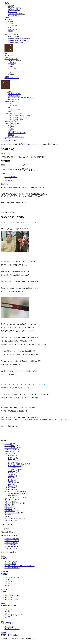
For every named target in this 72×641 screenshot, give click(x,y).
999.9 (10, 474)
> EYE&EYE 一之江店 (11, 541)
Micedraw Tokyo (13, 462)
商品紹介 (7, 453)
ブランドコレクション (12, 578)
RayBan (10, 472)
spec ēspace (11, 471)
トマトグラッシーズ (15, 497)
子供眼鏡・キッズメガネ (12, 491)
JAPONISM (12, 482)
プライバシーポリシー (12, 629)
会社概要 (11, 66)
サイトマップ (9, 627)
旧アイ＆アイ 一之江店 (12, 518)
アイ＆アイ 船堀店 (10, 177)
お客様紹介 (8, 180)
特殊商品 (7, 505)
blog (11, 121)
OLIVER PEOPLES (14, 466)
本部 (6, 516)
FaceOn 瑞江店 (9, 450)
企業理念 (11, 65)
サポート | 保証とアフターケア (18, 40)
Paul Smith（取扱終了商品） (17, 464)
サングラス (8, 501)
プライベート (9, 520)
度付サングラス (9, 499)
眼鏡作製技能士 (9, 511)
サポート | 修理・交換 (15, 42)
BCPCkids (11, 495)
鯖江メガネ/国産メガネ (12, 503)
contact (14, 137)
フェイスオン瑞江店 (19, 566)
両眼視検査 (8, 509)
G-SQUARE (12, 457)
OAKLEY (7, 178)
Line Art (10, 486)
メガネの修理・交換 (11, 599)
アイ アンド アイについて (17, 72)
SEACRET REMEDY (15, 469)
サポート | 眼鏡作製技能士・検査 (19, 38)
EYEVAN (11, 455)
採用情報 (11, 74)
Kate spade (11, 484)
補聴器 (10, 31)
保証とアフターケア (11, 597)
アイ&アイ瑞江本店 (14, 8)
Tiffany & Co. (12, 467)
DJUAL (10, 481)
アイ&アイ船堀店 (14, 10)
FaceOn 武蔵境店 (10, 451)
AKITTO (11, 476)
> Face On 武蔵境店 (10, 548)
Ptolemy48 (11, 459)
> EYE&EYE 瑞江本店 (11, 539)
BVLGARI (11, 479)
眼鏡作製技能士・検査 (12, 595)
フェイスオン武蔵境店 (12, 568)
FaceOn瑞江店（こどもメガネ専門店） (21, 98)
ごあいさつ (12, 63)
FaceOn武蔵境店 (13, 16)
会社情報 (7, 611)
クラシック (8, 507)
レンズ (10, 27)
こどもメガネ (12, 25)
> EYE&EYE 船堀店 (11, 543)
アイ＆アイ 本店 (9, 446)
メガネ (10, 23)
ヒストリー (12, 68)
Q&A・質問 (8, 444)
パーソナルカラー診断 (12, 513)
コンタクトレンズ (14, 29)
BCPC (10, 477)
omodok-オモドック (14, 493)
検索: (2, 165)
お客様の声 (8, 487)
